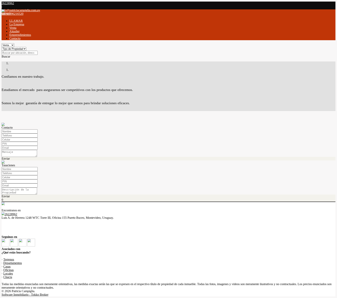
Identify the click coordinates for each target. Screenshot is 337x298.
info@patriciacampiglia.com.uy (21, 10)
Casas (7, 266)
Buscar (6, 56)
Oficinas (8, 270)
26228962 (11, 214)
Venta (12, 27)
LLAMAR (16, 20)
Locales (8, 273)
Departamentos (12, 263)
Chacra (7, 277)
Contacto (14, 38)
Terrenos (8, 259)
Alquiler (14, 31)
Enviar (6, 158)
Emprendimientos (20, 34)
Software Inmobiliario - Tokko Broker (25, 294)
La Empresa (16, 24)
